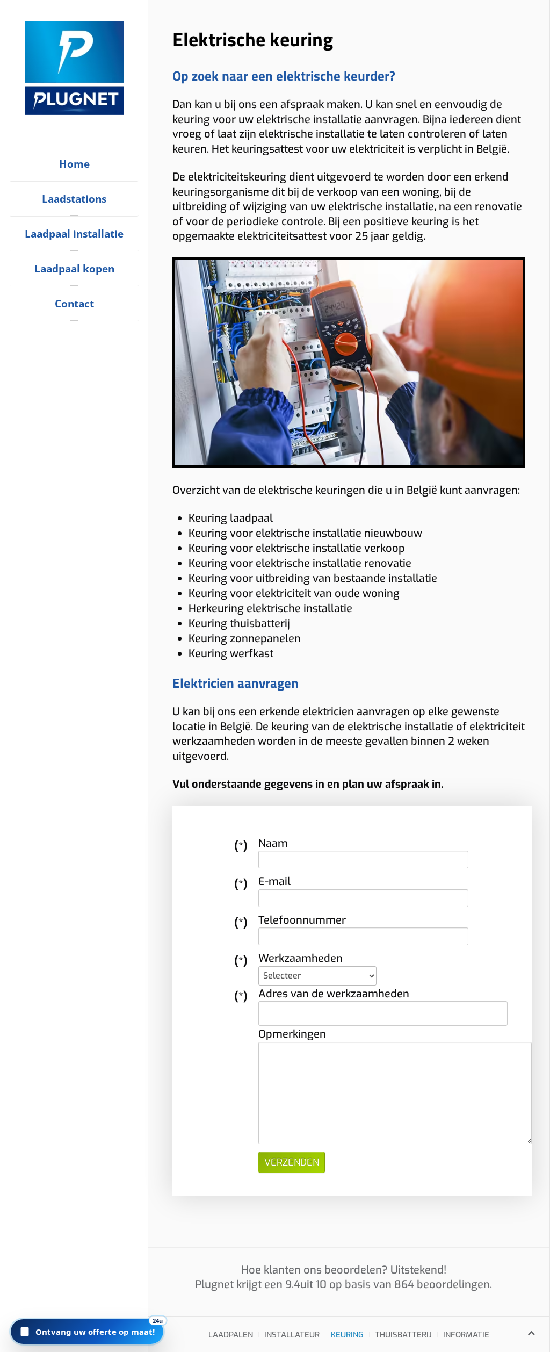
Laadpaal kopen (74, 269)
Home (74, 164)
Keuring (347, 1334)
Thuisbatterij (403, 1334)
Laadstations (74, 199)
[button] (87, 1331)
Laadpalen (230, 1334)
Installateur (292, 1334)
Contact (74, 304)
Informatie (466, 1334)
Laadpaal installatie (74, 234)
